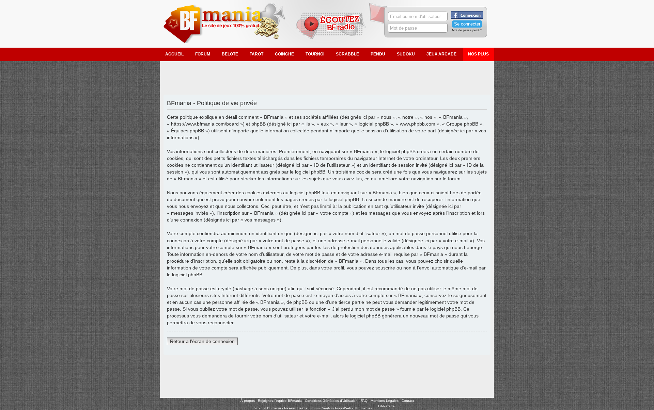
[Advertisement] (327, 78)
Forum (202, 54)
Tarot (256, 54)
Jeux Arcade (441, 54)
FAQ (364, 401)
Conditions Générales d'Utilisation (331, 401)
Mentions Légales (385, 401)
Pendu (378, 54)
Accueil (174, 54)
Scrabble (347, 54)
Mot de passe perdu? (467, 30)
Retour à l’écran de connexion (202, 341)
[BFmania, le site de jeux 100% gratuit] (229, 41)
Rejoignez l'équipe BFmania (280, 401)
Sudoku (406, 54)
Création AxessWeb (336, 408)
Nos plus (478, 54)
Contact (408, 401)
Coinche (284, 54)
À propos (247, 401)
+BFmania (362, 408)
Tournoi (315, 54)
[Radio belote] (332, 34)
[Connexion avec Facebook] (467, 17)
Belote (230, 54)
